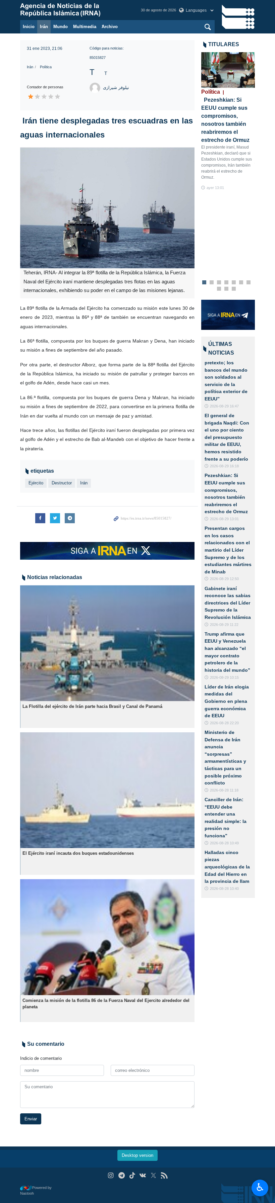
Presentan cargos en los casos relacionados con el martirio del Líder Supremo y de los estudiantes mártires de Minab (228, 550)
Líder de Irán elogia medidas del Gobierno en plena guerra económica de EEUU (227, 701)
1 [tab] (204, 282)
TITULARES (223, 44)
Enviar (30, 1118)
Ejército (36, 482)
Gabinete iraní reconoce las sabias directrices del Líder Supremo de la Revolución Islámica (228, 603)
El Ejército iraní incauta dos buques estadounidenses (78, 853)
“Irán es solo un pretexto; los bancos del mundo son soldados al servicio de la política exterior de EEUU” (226, 377)
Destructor (62, 482)
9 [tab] (226, 289)
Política (46, 67)
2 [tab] (212, 282)
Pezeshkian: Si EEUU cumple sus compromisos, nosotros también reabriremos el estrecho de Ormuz (225, 116)
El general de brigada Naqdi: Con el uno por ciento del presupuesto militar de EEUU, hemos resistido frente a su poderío (227, 437)
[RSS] (164, 1175)
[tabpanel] (228, 121)
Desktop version (137, 1155)
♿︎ (260, 1187)
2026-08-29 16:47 (224, 406)
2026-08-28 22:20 (224, 723)
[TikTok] (132, 1175)
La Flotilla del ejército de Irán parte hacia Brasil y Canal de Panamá (92, 706)
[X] (153, 1175)
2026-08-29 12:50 (224, 579)
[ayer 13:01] (228, 70)
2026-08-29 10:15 (224, 677)
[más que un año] (107, 643)
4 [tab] (226, 282)
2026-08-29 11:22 (224, 625)
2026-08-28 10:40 (224, 889)
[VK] (143, 1175)
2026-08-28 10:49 (224, 843)
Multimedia (84, 26)
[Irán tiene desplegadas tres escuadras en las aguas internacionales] (107, 207)
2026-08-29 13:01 (224, 519)
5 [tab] (234, 282)
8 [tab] (219, 289)
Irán (44, 26)
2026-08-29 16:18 (224, 466)
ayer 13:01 (215, 188)
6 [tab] (241, 282)
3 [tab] (219, 282)
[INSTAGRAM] (110, 1175)
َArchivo (110, 26)
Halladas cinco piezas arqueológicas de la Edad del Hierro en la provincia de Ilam (227, 867)
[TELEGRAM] (121, 1175)
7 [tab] (249, 282)
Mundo (60, 26)
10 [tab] (234, 289)
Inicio (29, 26)
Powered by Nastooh (36, 1190)
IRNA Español (73, 10)
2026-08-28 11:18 (224, 790)
